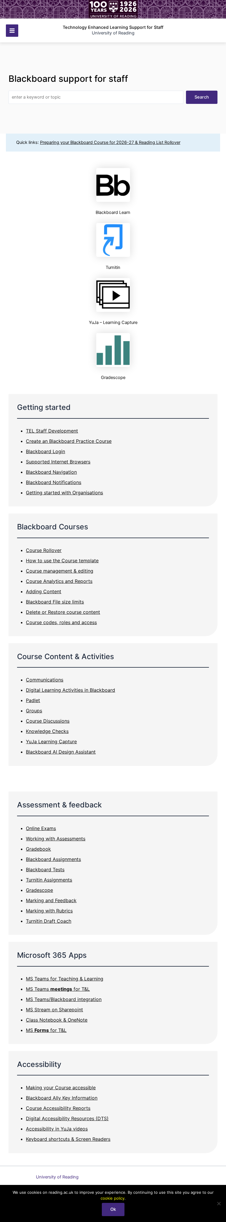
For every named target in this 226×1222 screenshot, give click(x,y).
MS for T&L (46, 1030)
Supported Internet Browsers (58, 462)
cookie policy (112, 1198)
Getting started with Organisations (64, 493)
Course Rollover (44, 550)
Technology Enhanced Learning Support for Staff (113, 27)
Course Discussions (47, 721)
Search (202, 97)
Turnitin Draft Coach (48, 921)
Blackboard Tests (45, 869)
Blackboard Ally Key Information (61, 1098)
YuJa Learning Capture (51, 741)
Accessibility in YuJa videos (57, 1129)
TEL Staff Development (52, 431)
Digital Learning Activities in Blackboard (70, 690)
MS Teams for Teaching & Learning (64, 979)
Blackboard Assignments (53, 859)
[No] (219, 1203)
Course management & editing (59, 571)
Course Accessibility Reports (58, 1108)
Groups (34, 711)
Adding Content (43, 591)
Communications (44, 680)
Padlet (33, 700)
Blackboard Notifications (53, 482)
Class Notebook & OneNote (56, 1020)
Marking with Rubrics (49, 911)
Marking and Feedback (51, 900)
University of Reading (57, 1177)
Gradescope (39, 890)
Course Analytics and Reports (59, 581)
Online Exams (41, 828)
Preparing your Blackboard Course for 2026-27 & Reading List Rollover (110, 142)
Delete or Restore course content (63, 612)
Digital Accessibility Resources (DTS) (67, 1118)
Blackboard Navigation (51, 472)
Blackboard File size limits (55, 602)
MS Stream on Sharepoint (54, 1009)
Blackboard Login (45, 451)
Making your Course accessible (61, 1087)
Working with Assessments (55, 839)
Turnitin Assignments (49, 880)
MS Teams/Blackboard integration (64, 999)
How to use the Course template (62, 560)
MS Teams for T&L (58, 989)
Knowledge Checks (47, 731)
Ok (113, 1209)
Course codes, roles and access (61, 622)
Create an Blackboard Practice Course (69, 441)
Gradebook (38, 849)
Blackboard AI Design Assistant (61, 752)
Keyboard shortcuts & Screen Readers (68, 1139)
